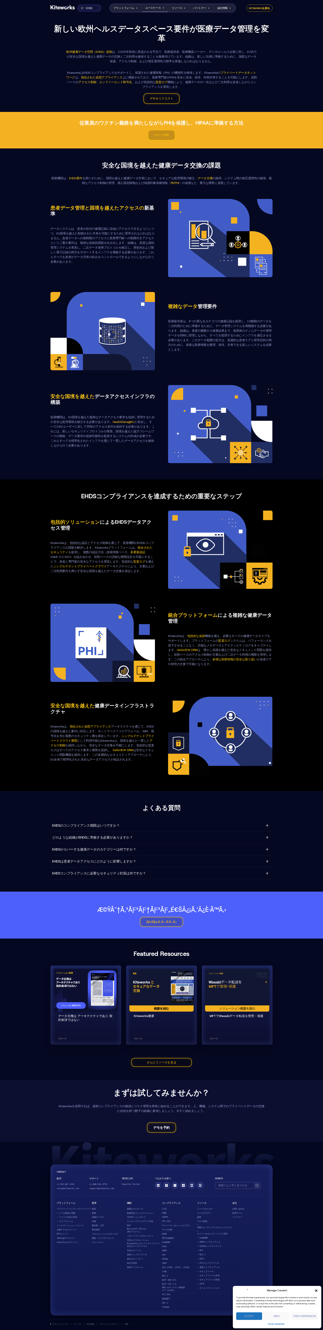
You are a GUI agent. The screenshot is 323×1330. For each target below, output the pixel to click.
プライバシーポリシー (109, 1324)
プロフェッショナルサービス (105, 1234)
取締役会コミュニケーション (140, 1213)
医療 (94, 1213)
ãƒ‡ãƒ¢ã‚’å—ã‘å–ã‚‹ (161, 922)
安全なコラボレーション (138, 1240)
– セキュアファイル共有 (208, 1275)
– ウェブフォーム (65, 1221)
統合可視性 (132, 1263)
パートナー (199, 8)
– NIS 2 (201, 1254)
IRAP (164, 1263)
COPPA (165, 1217)
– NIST (200, 1259)
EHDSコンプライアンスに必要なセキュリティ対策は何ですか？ (99, 873)
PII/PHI (175, 183)
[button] (316, 1290)
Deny (277, 1316)
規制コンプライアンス (137, 1254)
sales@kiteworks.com (68, 1188)
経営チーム (237, 1213)
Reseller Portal (131, 1184)
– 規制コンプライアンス (208, 1267)
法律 (94, 1221)
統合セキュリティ (135, 1259)
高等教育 (96, 1230)
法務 (126, 1324)
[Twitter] (175, 1185)
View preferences (304, 1316)
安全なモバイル (134, 1250)
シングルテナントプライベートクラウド (80, 566)
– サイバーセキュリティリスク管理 (212, 1232)
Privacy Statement (276, 1323)
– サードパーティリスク (208, 1288)
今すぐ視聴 (161, 135)
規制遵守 (166, 1299)
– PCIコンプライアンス (208, 1263)
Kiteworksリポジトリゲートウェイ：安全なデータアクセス (144, 1245)
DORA (164, 1234)
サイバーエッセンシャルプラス (176, 1225)
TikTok (183, 1185)
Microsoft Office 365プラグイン (136, 1230)
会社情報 (222, 8)
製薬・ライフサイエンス (103, 1238)
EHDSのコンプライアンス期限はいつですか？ (86, 825)
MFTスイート (62, 1234)
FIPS (164, 1246)
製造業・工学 (98, 1225)
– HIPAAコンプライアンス (209, 1246)
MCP (129, 1225)
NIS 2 (165, 1276)
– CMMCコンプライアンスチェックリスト (214, 1226)
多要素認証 (137, 552)
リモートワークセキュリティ (140, 1236)
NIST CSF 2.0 (169, 1284)
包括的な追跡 (196, 636)
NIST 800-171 (169, 1280)
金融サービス (98, 1217)
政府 (94, 1209)
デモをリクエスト (161, 98)
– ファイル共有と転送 (67, 1217)
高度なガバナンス (135, 1209)
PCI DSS (166, 1294)
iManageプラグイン (66, 1238)
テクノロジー (98, 1242)
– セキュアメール (205, 1271)
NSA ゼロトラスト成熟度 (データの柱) (173, 1288)
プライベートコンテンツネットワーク (74, 1209)
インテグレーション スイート (70, 1225)
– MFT (200, 1250)
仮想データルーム (135, 1267)
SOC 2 (165, 1303)
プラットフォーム (123, 8)
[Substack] (191, 1185)
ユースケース (153, 8)
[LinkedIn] (158, 1185)
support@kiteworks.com (101, 1188)
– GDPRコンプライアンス (208, 1242)
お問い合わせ (238, 1209)
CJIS (164, 1209)
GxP (164, 1255)
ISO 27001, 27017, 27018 (175, 1267)
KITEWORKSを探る (259, 8)
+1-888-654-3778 (98, 1184)
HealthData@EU (123, 422)
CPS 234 (166, 1221)
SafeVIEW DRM (187, 650)
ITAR (164, 1271)
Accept (249, 1316)
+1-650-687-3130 (65, 1184)
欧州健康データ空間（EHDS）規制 (89, 52)
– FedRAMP (202, 1238)
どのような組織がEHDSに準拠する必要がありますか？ (92, 837)
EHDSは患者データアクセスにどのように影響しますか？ (94, 861)
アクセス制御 (87, 82)
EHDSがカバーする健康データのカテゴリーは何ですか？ (94, 849)
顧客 (199, 1217)
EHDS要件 (75, 178)
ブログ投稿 (202, 1221)
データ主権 (205, 178)
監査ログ (161, 82)
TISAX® (165, 1307)
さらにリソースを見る (161, 1062)
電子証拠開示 (168, 1238)
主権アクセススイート (67, 1230)
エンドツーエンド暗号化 (115, 82)
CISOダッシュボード (136, 1217)
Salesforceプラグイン (68, 1242)
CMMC (164, 1213)
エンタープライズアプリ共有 (140, 1221)
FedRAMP (166, 1242)
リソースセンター (205, 1209)
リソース (177, 8)
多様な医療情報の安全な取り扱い (234, 659)
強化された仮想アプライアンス (101, 77)
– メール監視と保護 (66, 1213)
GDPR (164, 1250)
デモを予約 (161, 1127)
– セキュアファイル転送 (208, 1280)
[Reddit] (200, 1185)
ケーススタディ (204, 1213)
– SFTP (200, 1284)
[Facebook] (166, 1185)
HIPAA (165, 1259)
